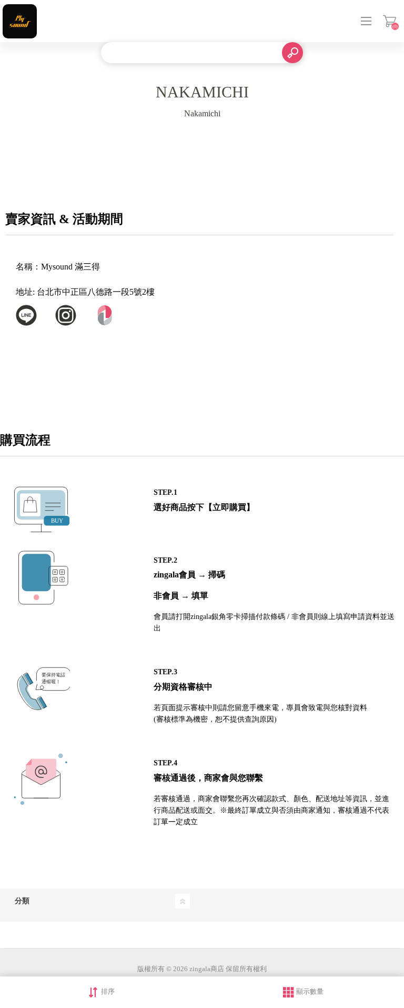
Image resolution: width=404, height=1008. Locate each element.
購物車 (389, 21)
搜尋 (292, 52)
